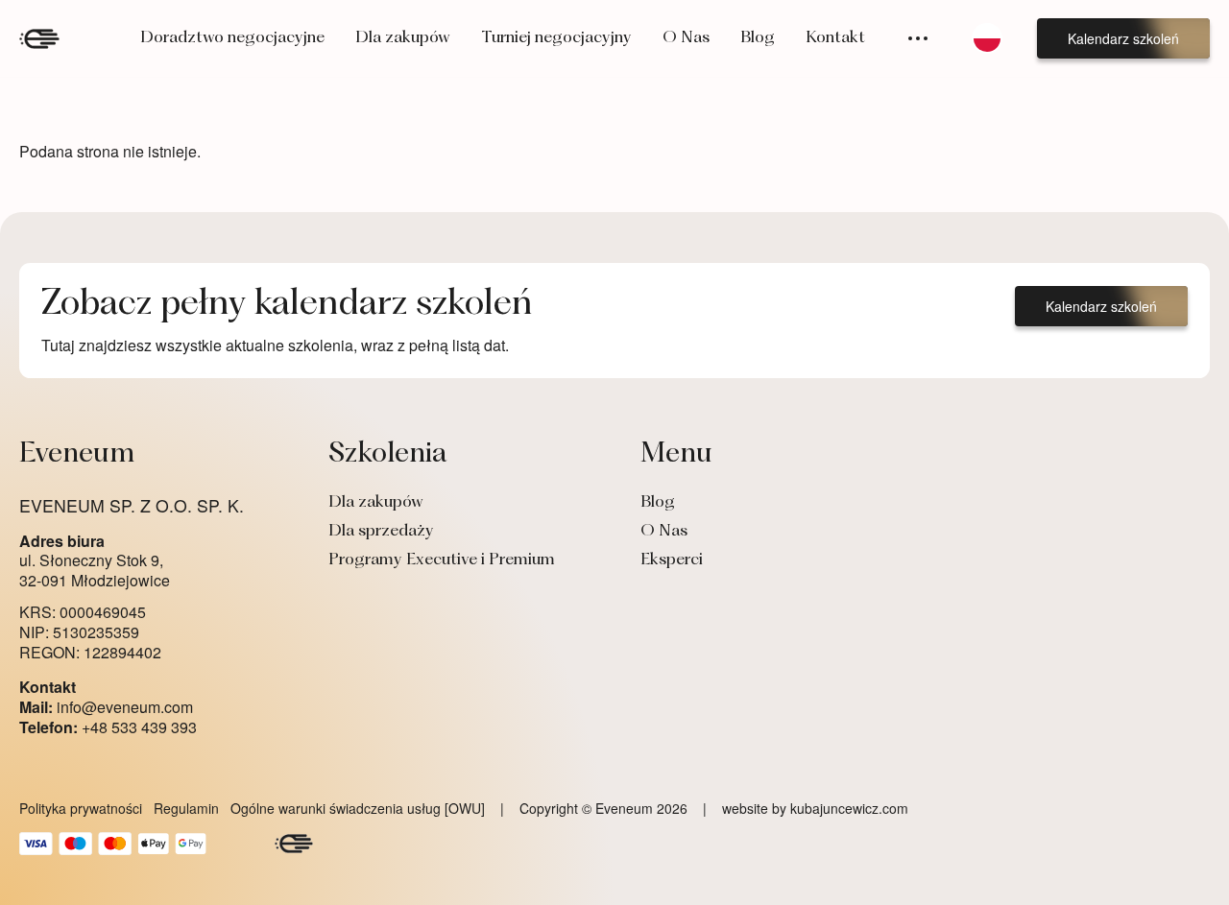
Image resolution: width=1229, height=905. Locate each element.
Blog (757, 38)
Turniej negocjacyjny (556, 38)
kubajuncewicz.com (849, 808)
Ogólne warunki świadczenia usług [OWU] (357, 808)
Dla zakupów (402, 38)
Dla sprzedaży (381, 531)
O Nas (686, 38)
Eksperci (671, 560)
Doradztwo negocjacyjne (232, 38)
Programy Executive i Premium (441, 560)
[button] (1123, 38)
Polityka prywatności (80, 808)
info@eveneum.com (106, 708)
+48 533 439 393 (108, 728)
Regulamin (186, 808)
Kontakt (835, 38)
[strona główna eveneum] (39, 39)
